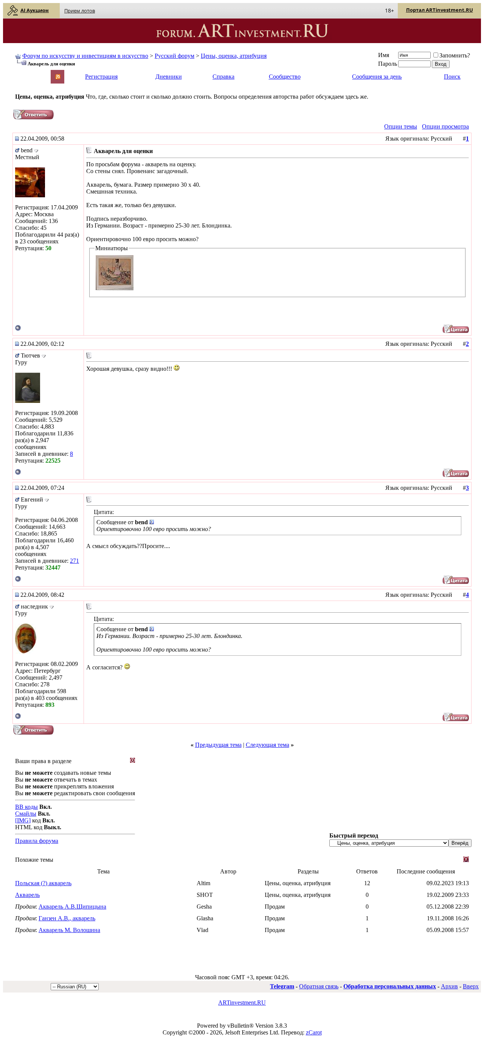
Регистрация (101, 76)
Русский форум (174, 56)
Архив (449, 986)
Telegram (282, 986)
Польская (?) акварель (43, 883)
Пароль (387, 63)
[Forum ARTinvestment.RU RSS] (57, 77)
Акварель (27, 895)
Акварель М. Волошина (69, 930)
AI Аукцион (34, 10)
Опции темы (400, 126)
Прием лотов (79, 10)
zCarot (314, 1032)
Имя (383, 55)
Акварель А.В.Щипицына (72, 906)
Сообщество (285, 76)
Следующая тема (267, 745)
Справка (223, 76)
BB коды (26, 807)
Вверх (471, 986)
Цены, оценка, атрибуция (234, 56)
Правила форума (36, 841)
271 (74, 560)
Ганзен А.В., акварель (67, 918)
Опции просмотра (445, 126)
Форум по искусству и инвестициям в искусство (85, 56)
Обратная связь (318, 986)
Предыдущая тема (218, 745)
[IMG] (23, 820)
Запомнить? (454, 55)
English (23, 73)
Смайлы (25, 813)
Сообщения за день (377, 76)
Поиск (452, 76)
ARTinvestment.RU (242, 1002)
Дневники (168, 76)
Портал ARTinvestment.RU (439, 9)
